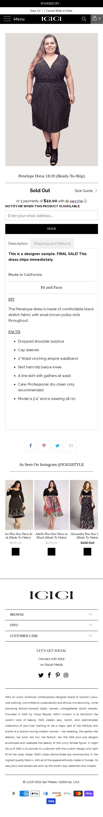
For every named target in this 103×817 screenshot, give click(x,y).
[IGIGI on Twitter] (41, 675)
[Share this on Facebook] (30, 446)
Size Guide (84, 191)
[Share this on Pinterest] (44, 446)
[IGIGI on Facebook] (49, 675)
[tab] (18, 244)
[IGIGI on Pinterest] (58, 675)
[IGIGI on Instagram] (66, 675)
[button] (51, 201)
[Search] (83, 19)
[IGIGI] (51, 19)
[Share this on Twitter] (57, 446)
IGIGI (38, 782)
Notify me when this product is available (42, 206)
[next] (93, 522)
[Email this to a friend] (71, 446)
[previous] (10, 522)
